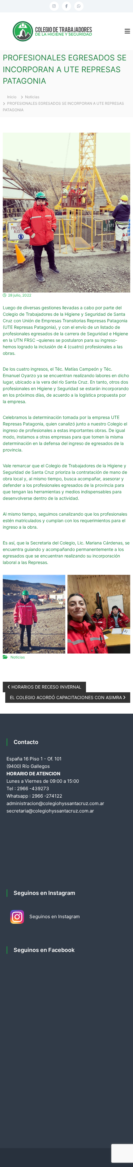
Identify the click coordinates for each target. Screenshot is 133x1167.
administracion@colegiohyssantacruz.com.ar (55, 803)
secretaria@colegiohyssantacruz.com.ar (50, 811)
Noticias (32, 97)
